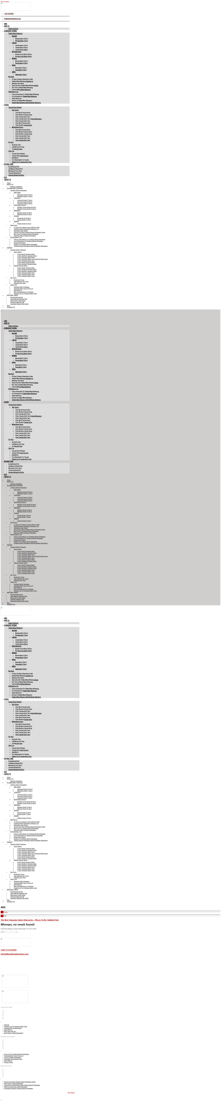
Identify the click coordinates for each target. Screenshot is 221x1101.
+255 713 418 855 (8, 950)
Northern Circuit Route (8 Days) (23, 54)
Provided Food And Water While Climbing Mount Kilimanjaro (22, 1100)
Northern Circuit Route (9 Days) (23, 56)
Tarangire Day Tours (17, 149)
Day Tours (11, 142)
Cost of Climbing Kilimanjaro (12, 1071)
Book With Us (15, 158)
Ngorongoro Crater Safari (15, 171)
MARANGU (14, 58)
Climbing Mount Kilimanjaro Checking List (22, 81)
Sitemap (6, 1038)
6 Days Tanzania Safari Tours (22, 138)
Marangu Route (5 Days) (21, 61)
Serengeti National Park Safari (16, 175)
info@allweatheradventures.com (14, 954)
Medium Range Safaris (17, 127)
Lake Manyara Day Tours (18, 147)
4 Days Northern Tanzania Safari (23, 132)
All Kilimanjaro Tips (13, 92)
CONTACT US (7, 179)
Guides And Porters (17, 98)
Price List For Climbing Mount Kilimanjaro (16, 1067)
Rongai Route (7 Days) (21, 70)
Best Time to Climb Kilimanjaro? (13, 1046)
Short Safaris (15, 110)
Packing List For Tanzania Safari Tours (22, 162)
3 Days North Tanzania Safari (22, 123)
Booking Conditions (13, 29)
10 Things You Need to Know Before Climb (22, 79)
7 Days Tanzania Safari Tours (22, 140)
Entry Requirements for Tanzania (20, 160)
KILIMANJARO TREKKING (10, 31)
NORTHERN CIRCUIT (16, 52)
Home (5, 24)
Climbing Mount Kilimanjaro (15, 34)
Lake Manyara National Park (15, 169)
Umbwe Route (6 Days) (21, 75)
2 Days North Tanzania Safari (22, 113)
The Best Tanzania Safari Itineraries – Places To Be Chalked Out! (30, 920)
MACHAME (14, 36)
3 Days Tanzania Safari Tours (22, 121)
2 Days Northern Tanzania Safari (23, 115)
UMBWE (14, 72)
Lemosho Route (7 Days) (21, 45)
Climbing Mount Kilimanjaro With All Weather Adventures (26, 103)
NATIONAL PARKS (8, 164)
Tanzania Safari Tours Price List (20, 156)
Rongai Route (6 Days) (21, 68)
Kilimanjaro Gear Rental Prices (13, 1072)
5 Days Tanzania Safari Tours (22, 136)
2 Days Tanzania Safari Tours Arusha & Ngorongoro (28, 119)
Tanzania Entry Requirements (13, 1041)
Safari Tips (11, 151)
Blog (5, 177)
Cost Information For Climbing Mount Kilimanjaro (24, 96)
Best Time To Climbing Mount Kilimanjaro (22, 88)
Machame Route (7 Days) (21, 41)
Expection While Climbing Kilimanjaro (21, 90)
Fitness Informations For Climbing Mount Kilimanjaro (25, 94)
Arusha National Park (13, 167)
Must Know (11, 77)
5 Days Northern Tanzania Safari (23, 134)
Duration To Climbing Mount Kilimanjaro (22, 101)
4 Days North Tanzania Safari (22, 130)
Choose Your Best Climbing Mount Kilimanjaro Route (25, 85)
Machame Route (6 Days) (21, 39)
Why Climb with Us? (10, 1045)
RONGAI (14, 65)
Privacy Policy (8, 1076)
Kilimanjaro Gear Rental (18, 83)
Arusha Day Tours (16, 145)
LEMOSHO (14, 43)
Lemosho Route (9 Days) (21, 50)
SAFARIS (6, 105)
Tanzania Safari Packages (15, 107)
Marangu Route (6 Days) (21, 63)
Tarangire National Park (14, 173)
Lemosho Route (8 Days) (21, 48)
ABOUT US (6, 26)
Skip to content (5, 1)
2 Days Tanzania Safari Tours (22, 117)
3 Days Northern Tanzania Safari (23, 125)
